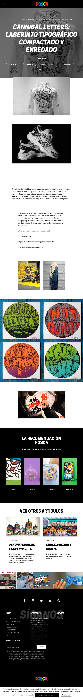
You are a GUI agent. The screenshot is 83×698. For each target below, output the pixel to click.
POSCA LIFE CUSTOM (13, 633)
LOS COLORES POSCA (13, 621)
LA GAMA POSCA (11, 618)
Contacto (59, 618)
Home (12, 19)
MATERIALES (10, 624)
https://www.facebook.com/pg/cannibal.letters (36, 242)
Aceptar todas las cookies (47, 695)
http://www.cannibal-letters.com (31, 247)
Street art (31, 19)
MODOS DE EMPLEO (12, 627)
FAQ (7, 635)
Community (21, 19)
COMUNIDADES (11, 630)
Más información (66, 695)
